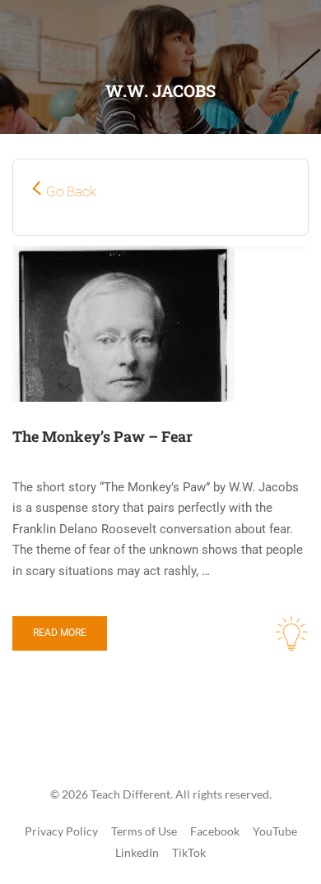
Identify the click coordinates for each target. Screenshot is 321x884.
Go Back (71, 191)
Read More (59, 632)
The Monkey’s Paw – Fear (102, 436)
